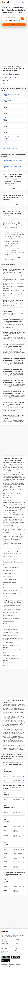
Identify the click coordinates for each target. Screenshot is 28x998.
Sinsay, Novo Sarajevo (8, 626)
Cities (16, 950)
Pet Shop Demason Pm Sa (9, 579)
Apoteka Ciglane (7, 582)
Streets (16, 945)
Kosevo (5, 556)
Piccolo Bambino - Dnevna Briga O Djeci (12, 593)
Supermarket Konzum (8, 576)
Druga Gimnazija (7, 564)
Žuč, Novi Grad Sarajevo (8, 652)
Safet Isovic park (18, 562)
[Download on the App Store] (15, 957)
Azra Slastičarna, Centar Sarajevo (11, 665)
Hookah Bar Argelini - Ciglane (10, 559)
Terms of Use (4, 964)
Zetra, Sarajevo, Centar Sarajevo (11, 618)
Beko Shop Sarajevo (8, 570)
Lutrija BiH (5, 596)
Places (16, 943)
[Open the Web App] (5, 960)
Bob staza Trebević (13, 590)
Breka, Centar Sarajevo (8, 621)
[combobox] (14, 18)
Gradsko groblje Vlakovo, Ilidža (10, 655)
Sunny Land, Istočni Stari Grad (10, 629)
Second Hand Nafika (8, 562)
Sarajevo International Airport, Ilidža (11, 649)
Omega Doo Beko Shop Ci (9, 573)
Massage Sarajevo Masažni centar (11, 567)
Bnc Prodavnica (7, 587)
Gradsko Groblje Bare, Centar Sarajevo (12, 609)
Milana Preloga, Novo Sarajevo (10, 635)
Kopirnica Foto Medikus (17, 587)
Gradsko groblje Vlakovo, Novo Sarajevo (12, 662)
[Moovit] (5, 2)
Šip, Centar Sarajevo (8, 642)
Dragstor (5, 590)
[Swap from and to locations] (22, 18)
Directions (17, 952)
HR (3, 951)
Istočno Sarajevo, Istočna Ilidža (10, 612)
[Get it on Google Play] (5, 957)
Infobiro (14, 582)
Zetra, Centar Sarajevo (8, 624)
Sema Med (10, 556)
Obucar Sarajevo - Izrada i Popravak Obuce (13, 585)
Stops (16, 948)
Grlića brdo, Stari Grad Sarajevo (10, 632)
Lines (16, 941)
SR (7, 951)
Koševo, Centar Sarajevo (9, 615)
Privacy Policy (11, 964)
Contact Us (18, 964)
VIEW (16, 179)
